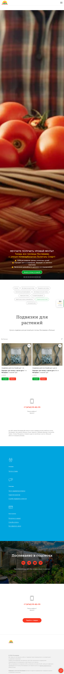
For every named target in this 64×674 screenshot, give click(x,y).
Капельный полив (32, 303)
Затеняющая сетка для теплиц (41, 292)
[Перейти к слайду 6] (32, 277)
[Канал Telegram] (29, 563)
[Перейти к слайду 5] (30, 277)
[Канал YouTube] (35, 563)
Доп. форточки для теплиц (28, 288)
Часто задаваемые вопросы (17, 491)
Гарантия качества (14, 495)
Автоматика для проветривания (22, 292)
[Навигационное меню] (61, 2)
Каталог (16, 288)
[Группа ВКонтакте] (23, 563)
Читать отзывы (13, 471)
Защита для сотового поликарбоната (24, 299)
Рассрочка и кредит (15, 518)
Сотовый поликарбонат (37, 295)
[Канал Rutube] (41, 563)
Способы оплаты (14, 522)
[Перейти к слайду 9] (37, 277)
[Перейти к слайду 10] (39, 277)
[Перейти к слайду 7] (34, 277)
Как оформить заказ (15, 526)
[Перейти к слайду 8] (36, 277)
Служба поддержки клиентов (18, 498)
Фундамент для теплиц (43, 288)
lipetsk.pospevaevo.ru (45, 665)
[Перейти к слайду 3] (28, 277)
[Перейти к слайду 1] (24, 277)
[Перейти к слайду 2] (26, 277)
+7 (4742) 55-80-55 (32, 407)
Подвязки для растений (42, 299)
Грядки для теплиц (24, 295)
